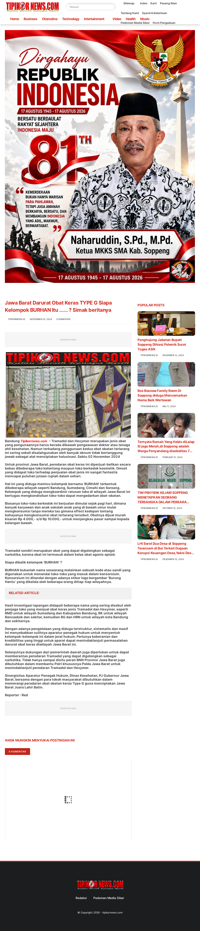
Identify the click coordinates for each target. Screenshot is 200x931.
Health (131, 19)
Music (144, 19)
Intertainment (94, 19)
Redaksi (81, 898)
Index (143, 3)
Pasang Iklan (168, 3)
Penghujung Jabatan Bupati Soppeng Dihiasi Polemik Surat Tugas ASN (162, 344)
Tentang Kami (130, 13)
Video (116, 19)
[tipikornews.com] (32, 12)
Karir (153, 3)
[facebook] (8, 728)
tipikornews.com (112, 912)
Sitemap (128, 3)
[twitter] (16, 728)
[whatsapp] (24, 728)
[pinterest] (31, 728)
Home (14, 19)
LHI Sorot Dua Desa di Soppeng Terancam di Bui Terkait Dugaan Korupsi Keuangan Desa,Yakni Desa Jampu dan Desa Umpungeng (165, 548)
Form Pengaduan (164, 22)
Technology (70, 19)
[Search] (112, 7)
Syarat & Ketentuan (154, 13)
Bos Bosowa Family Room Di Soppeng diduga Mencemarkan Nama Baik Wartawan (162, 395)
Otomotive (49, 19)
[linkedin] (39, 728)
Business (30, 19)
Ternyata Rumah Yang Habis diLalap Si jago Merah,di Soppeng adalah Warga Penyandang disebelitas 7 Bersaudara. (166, 447)
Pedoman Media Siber (108, 898)
